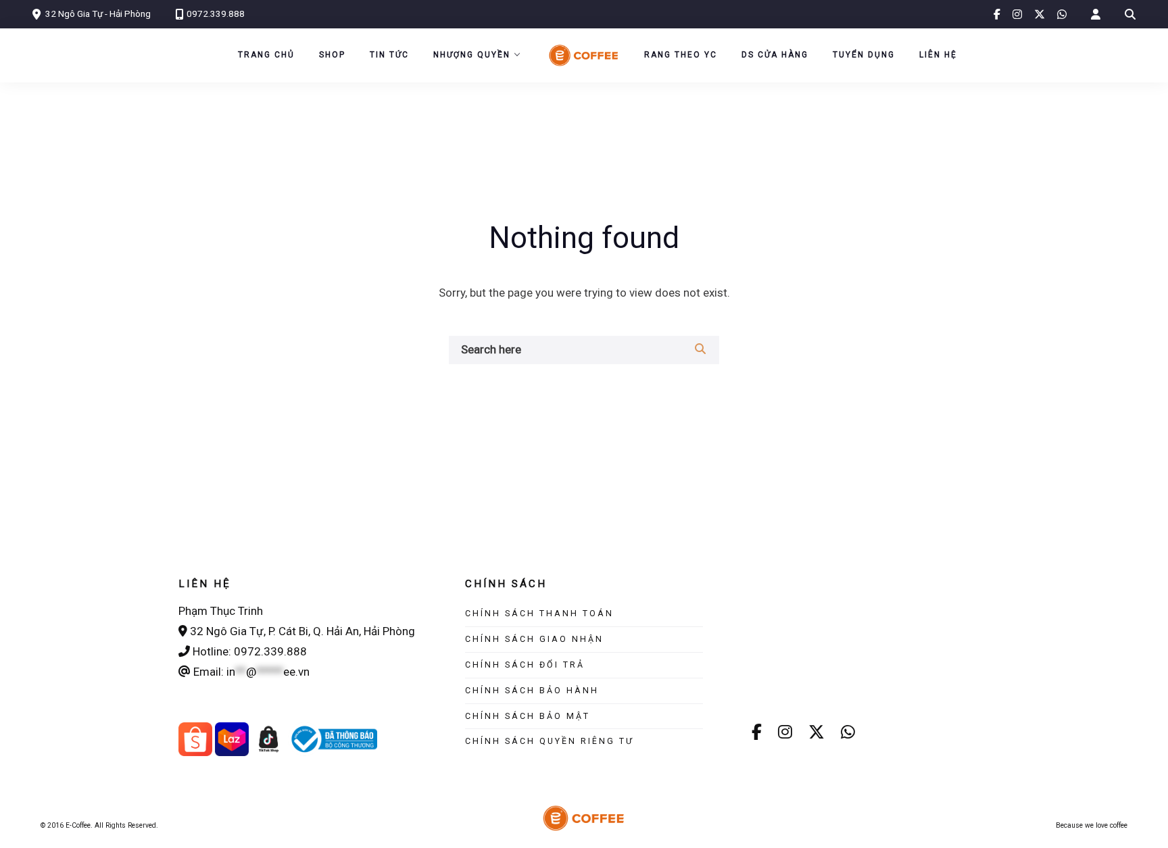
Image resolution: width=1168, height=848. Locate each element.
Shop (332, 54)
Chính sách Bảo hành (532, 690)
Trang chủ (266, 54)
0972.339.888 (216, 13)
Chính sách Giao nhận (534, 639)
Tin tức (389, 54)
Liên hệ (938, 54)
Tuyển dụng (864, 54)
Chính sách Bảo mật (527, 716)
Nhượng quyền (471, 54)
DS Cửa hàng (774, 54)
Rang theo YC (680, 54)
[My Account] (1095, 14)
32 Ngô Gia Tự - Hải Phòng (98, 13)
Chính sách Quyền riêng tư (549, 741)
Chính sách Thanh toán (539, 613)
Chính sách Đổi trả (525, 664)
